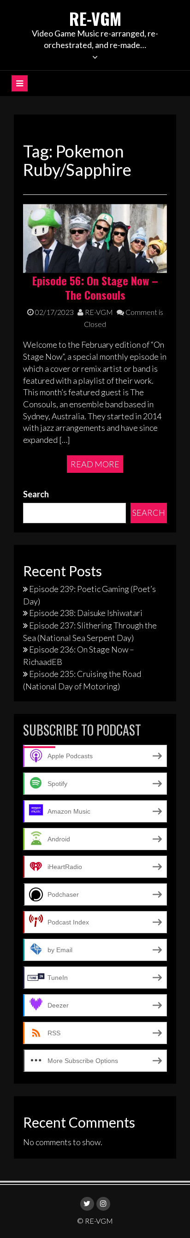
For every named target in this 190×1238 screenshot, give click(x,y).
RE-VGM (95, 18)
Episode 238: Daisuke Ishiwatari (85, 613)
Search (36, 494)
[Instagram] (103, 1204)
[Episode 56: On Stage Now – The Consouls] (95, 237)
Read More (95, 464)
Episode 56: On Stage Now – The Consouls (95, 287)
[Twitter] (87, 1204)
